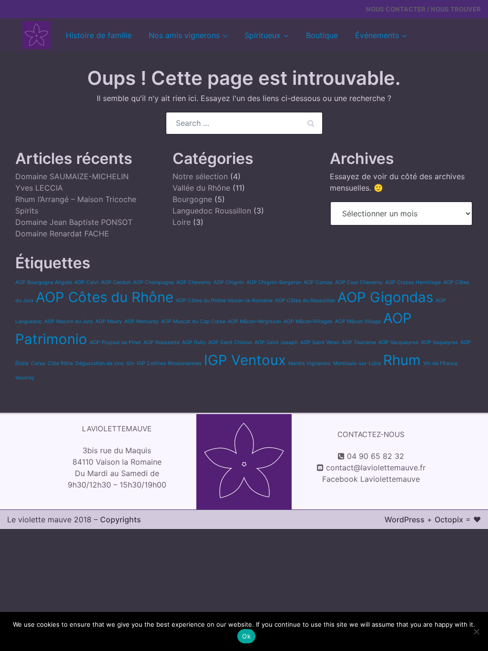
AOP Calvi (86, 282)
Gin (130, 363)
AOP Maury (108, 321)
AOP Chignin (229, 282)
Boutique (322, 35)
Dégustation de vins (99, 363)
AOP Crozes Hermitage (413, 282)
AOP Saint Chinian (230, 342)
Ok (246, 636)
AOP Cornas (318, 282)
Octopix (449, 519)
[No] (476, 631)
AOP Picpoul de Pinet (115, 342)
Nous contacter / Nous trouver (423, 9)
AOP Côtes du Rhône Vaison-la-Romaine (224, 300)
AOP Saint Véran (319, 342)
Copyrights (120, 519)
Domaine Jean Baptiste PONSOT (73, 222)
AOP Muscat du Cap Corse (193, 321)
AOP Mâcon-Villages (308, 321)
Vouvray (24, 378)
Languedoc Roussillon (212, 210)
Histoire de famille (99, 35)
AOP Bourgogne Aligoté (43, 282)
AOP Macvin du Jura (68, 321)
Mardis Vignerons (309, 363)
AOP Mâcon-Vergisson (254, 321)
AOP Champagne (153, 282)
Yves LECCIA (39, 188)
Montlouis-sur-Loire (357, 363)
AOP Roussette (161, 342)
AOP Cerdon (116, 282)
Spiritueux (262, 35)
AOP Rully (194, 342)
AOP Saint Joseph (276, 342)
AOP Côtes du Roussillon (305, 300)
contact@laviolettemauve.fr (376, 467)
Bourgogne (192, 199)
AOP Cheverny (193, 282)
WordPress (405, 519)
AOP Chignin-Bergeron (273, 282)
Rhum (402, 360)
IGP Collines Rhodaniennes (169, 363)
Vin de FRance (440, 363)
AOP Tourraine (359, 342)
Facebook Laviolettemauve (371, 479)
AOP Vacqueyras (398, 342)
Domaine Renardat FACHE (62, 233)
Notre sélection (200, 176)
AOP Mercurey (141, 321)
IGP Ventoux (245, 360)
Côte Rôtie (60, 363)
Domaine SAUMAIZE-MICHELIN (72, 176)
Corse (38, 363)
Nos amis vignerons (184, 35)
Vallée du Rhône (201, 188)
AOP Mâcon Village (358, 321)
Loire (182, 222)
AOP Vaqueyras (439, 342)
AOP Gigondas (385, 297)
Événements (377, 35)
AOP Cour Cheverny (359, 282)
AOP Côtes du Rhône (104, 297)
